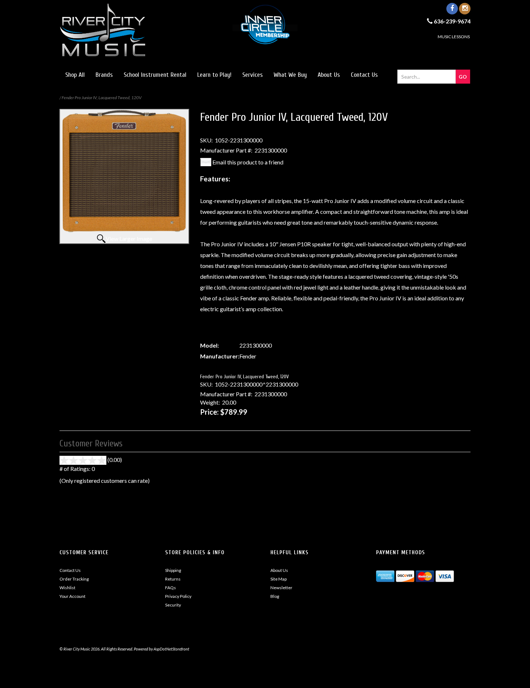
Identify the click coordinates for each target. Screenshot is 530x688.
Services (252, 75)
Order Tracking (74, 579)
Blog (274, 596)
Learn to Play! (214, 75)
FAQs (170, 587)
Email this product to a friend (247, 162)
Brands (104, 75)
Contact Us (364, 75)
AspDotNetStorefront (171, 649)
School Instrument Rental (155, 75)
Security (173, 605)
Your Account (72, 596)
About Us (329, 75)
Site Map (278, 579)
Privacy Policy (178, 596)
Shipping (173, 570)
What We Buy (290, 75)
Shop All (75, 75)
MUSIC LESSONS (454, 36)
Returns (173, 579)
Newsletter (281, 587)
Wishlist (67, 587)
